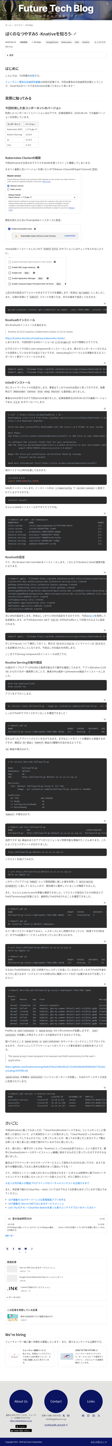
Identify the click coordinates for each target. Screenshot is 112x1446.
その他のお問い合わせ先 (56, 1424)
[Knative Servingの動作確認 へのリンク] (43, 662)
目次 (11, 55)
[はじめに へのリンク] (20, 68)
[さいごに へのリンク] (20, 1122)
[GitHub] (88, 1416)
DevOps (37, 42)
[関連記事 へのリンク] (17, 1262)
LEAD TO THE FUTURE (89, 1350)
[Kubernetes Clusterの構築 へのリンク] (42, 158)
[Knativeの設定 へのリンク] (26, 557)
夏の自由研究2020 (22, 1218)
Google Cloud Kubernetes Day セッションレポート (41, 1277)
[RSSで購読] (99, 1416)
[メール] (68, 1416)
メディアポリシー (99, 1442)
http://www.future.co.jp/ (21, 1420)
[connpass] (83, 1416)
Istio (77, 42)
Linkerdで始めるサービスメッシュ (35, 1287)
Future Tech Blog (56, 8)
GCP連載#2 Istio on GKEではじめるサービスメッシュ (36, 1203)
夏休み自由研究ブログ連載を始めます (37, 1316)
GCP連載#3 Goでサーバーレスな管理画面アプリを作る (37, 1199)
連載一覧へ (9, 1235)
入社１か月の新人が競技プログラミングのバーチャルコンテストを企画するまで (47, 1183)
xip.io (91, 615)
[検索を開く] (107, 4)
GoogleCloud (52, 42)
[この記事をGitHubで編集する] (77, 34)
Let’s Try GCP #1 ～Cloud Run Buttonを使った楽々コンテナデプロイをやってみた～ (52, 1207)
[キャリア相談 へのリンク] (27, 1334)
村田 (32, 75)
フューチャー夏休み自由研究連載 (22, 81)
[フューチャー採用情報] (14, 1356)
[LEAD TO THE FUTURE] (67, 1356)
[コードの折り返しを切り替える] (105, 303)
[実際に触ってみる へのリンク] (33, 98)
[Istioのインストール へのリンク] (31, 382)
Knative (85, 42)
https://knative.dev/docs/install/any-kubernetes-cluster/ (35, 338)
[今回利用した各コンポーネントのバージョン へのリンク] (62, 108)
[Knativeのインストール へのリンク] (36, 320)
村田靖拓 (23, 42)
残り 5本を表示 (15, 1297)
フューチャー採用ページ (37, 1350)
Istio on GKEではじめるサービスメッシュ (37, 1267)
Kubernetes (66, 42)
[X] (64, 1416)
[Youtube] (94, 1416)
